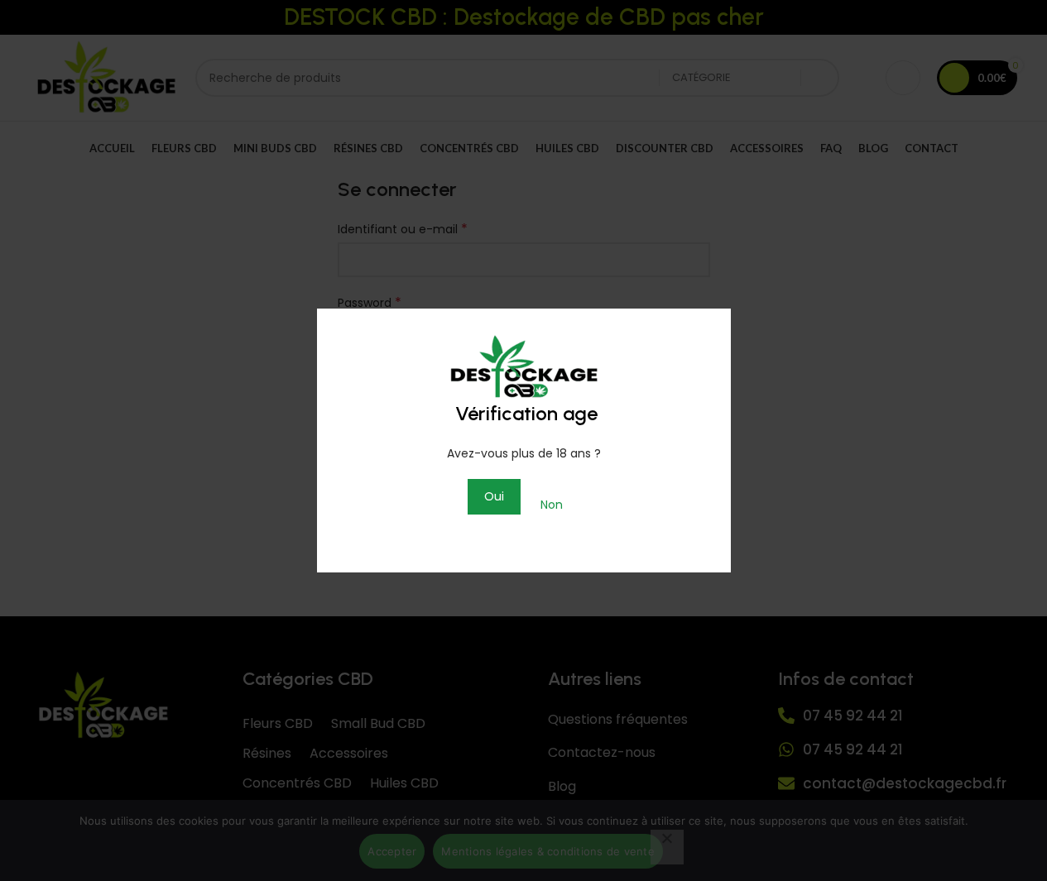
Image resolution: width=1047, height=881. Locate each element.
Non (551, 504)
